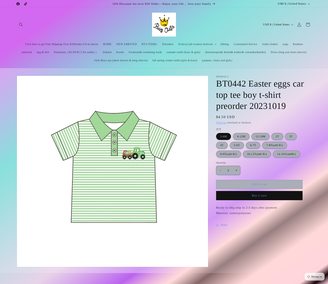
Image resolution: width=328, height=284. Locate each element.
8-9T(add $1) (228, 154)
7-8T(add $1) (274, 145)
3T (291, 136)
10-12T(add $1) (257, 154)
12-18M (260, 136)
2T (277, 136)
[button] (21, 24)
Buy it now (259, 195)
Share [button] (224, 224)
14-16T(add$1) (286, 154)
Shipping (221, 122)
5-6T (237, 145)
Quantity (221, 162)
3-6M (223, 136)
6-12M (241, 136)
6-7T (253, 145)
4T (222, 145)
